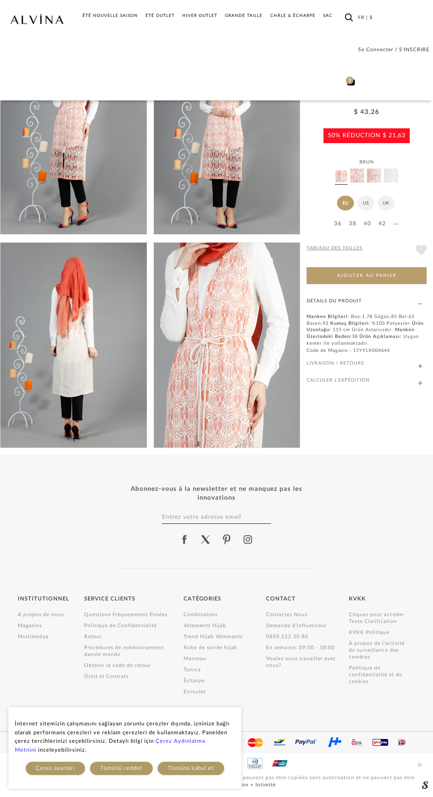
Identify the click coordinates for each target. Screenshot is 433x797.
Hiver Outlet (199, 16)
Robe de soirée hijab (210, 647)
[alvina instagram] (249, 539)
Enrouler (195, 691)
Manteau (195, 658)
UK (386, 203)
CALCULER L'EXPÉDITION (338, 380)
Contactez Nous (286, 614)
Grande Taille (244, 16)
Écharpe (194, 680)
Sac (327, 16)
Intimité (265, 784)
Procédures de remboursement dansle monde (124, 651)
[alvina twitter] (205, 539)
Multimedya (33, 636)
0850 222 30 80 (287, 636)
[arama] (349, 17)
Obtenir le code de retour (117, 665)
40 (367, 224)
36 (338, 224)
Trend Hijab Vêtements (213, 636)
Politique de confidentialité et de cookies (375, 674)
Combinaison (201, 614)
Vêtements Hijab (205, 625)
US (366, 203)
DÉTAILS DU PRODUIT (334, 301)
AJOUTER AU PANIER (367, 275)
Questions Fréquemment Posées (125, 614)
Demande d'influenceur (296, 625)
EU (345, 203)
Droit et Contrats (106, 676)
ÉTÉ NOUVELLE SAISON (110, 16)
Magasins (30, 625)
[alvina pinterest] (227, 539)
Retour (93, 636)
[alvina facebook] (184, 539)
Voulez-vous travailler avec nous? (301, 662)
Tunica (192, 669)
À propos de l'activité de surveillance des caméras (377, 650)
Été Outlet (160, 16)
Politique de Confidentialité (120, 625)
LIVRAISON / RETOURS (335, 363)
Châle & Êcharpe (292, 16)
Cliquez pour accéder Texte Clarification (376, 618)
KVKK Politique (369, 632)
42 (382, 224)
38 (352, 224)
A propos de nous (41, 614)
